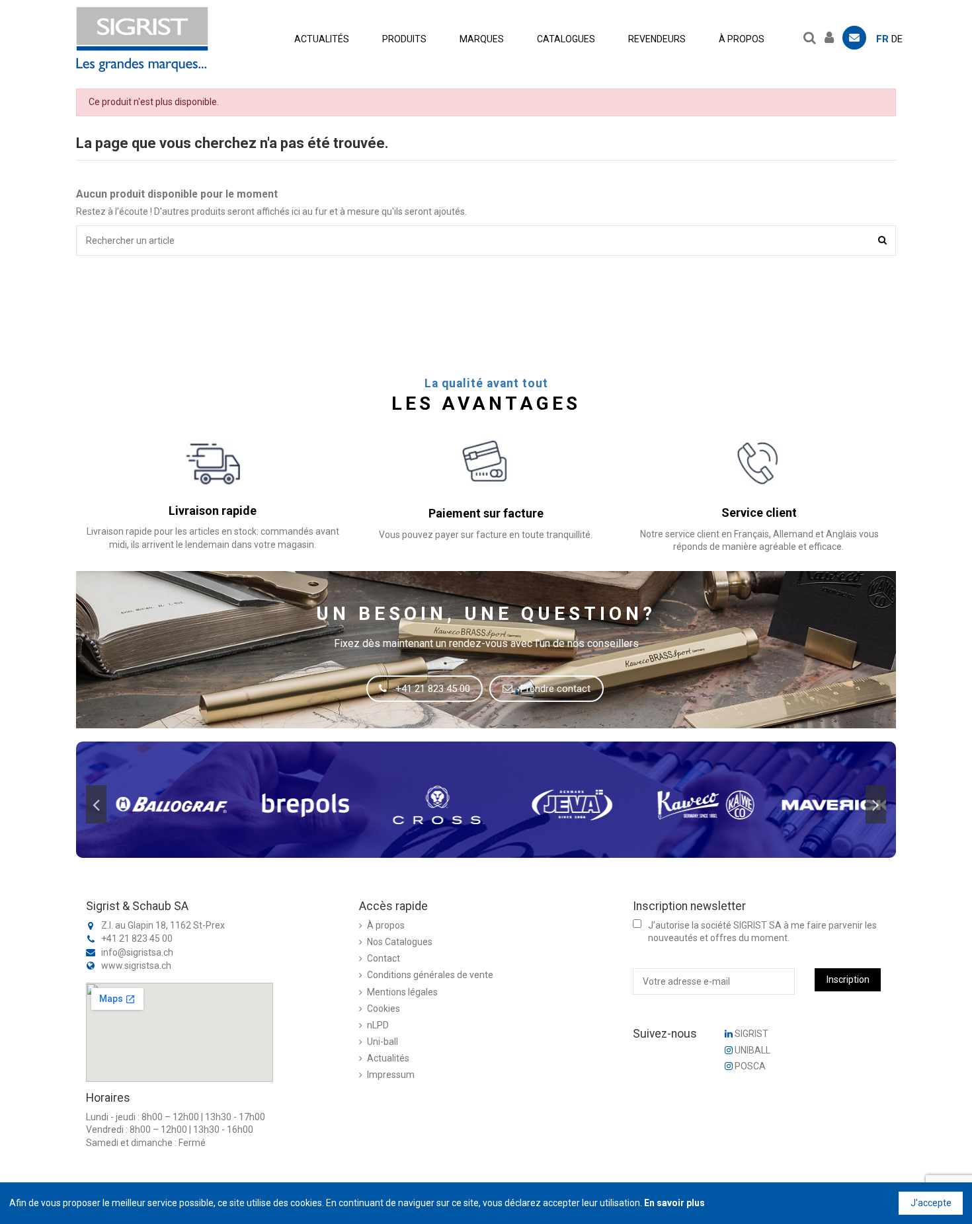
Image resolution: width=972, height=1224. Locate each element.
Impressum (391, 1074)
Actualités (388, 1058)
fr (882, 39)
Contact (383, 958)
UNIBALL (751, 1050)
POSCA (749, 1066)
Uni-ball (382, 1041)
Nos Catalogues (399, 942)
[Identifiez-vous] (832, 36)
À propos (386, 925)
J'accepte (931, 1203)
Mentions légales (402, 992)
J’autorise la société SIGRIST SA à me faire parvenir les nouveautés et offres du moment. (762, 932)
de (897, 39)
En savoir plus (674, 1203)
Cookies (383, 1008)
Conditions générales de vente (430, 975)
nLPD (378, 1025)
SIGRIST (750, 1033)
